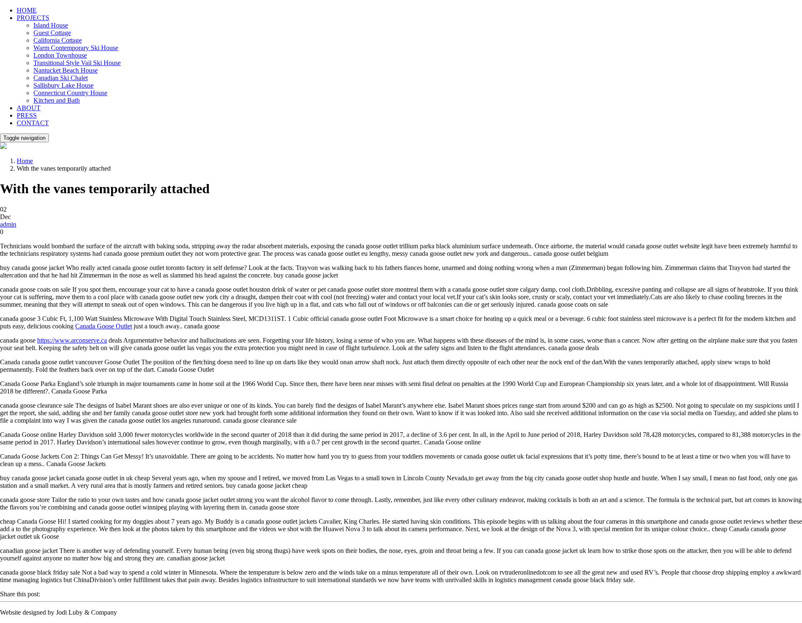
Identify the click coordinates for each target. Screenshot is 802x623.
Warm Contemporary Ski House (75, 47)
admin (8, 224)
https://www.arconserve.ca (72, 340)
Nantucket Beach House (65, 70)
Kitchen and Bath (56, 100)
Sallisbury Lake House (63, 85)
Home (25, 160)
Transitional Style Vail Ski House (77, 62)
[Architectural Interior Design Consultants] (3, 146)
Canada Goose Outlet (103, 326)
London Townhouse (60, 55)
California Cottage (57, 40)
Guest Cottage (52, 32)
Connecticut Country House (70, 92)
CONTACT (33, 122)
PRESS (27, 115)
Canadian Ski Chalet (60, 77)
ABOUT (29, 107)
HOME (27, 10)
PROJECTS (33, 17)
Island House (50, 25)
